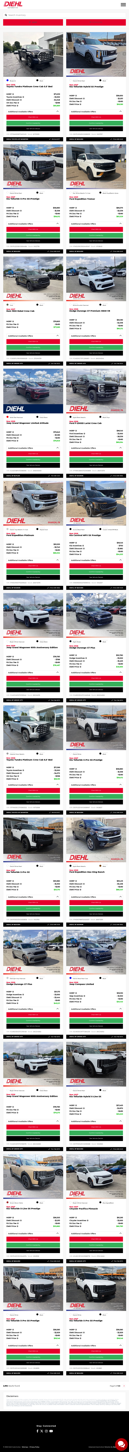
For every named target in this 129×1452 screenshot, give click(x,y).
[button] (61, 54)
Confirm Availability (33, 123)
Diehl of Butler (13, 476)
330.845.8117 (56, 139)
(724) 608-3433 (118, 139)
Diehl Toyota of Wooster (17, 139)
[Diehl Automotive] (13, 4)
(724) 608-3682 (117, 476)
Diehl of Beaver (76, 139)
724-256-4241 (55, 476)
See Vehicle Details (33, 129)
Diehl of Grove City (14, 363)
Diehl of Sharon (76, 476)
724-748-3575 (55, 363)
